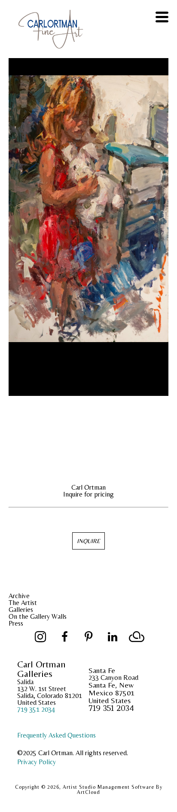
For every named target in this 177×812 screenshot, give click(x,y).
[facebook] (64, 636)
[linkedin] (112, 636)
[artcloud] (136, 636)
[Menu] (162, 17)
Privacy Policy (36, 762)
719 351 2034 (36, 709)
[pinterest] (88, 636)
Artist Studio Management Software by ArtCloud (112, 789)
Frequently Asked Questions (56, 735)
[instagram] (40, 636)
